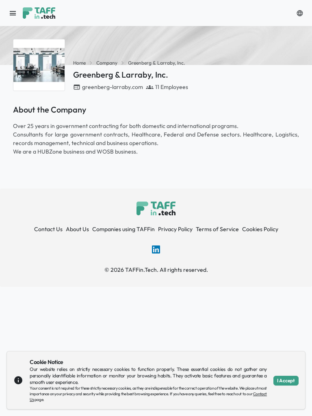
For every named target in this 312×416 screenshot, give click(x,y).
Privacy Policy (175, 229)
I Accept (286, 380)
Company (106, 63)
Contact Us (48, 229)
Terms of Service (217, 229)
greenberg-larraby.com (112, 87)
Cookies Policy (260, 229)
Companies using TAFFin (123, 229)
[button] (300, 13)
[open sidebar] (13, 13)
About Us (77, 229)
